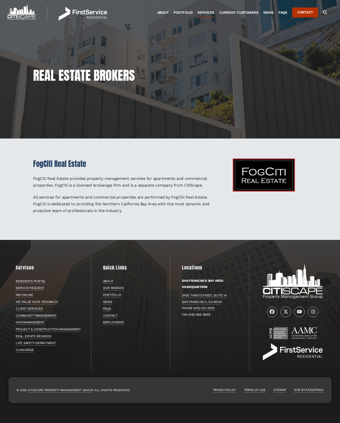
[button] (325, 12)
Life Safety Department (36, 343)
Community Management (36, 315)
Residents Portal (31, 281)
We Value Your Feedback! (37, 302)
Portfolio (112, 295)
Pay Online (24, 295)
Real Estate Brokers (33, 336)
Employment (113, 322)
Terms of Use (255, 390)
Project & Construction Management (48, 329)
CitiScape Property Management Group (60, 390)
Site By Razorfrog (309, 390)
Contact (110, 315)
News (107, 302)
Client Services (29, 308)
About (108, 281)
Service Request (30, 288)
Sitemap (280, 390)
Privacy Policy (224, 390)
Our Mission (113, 288)
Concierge (25, 350)
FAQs (107, 308)
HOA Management (30, 322)
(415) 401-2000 (204, 308)
